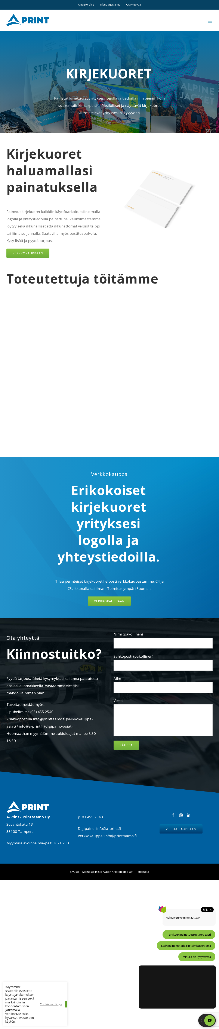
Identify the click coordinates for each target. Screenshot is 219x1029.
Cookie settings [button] (51, 1004)
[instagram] (181, 815)
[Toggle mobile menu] (210, 21)
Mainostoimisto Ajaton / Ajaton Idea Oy (107, 872)
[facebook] (173, 815)
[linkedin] (188, 815)
